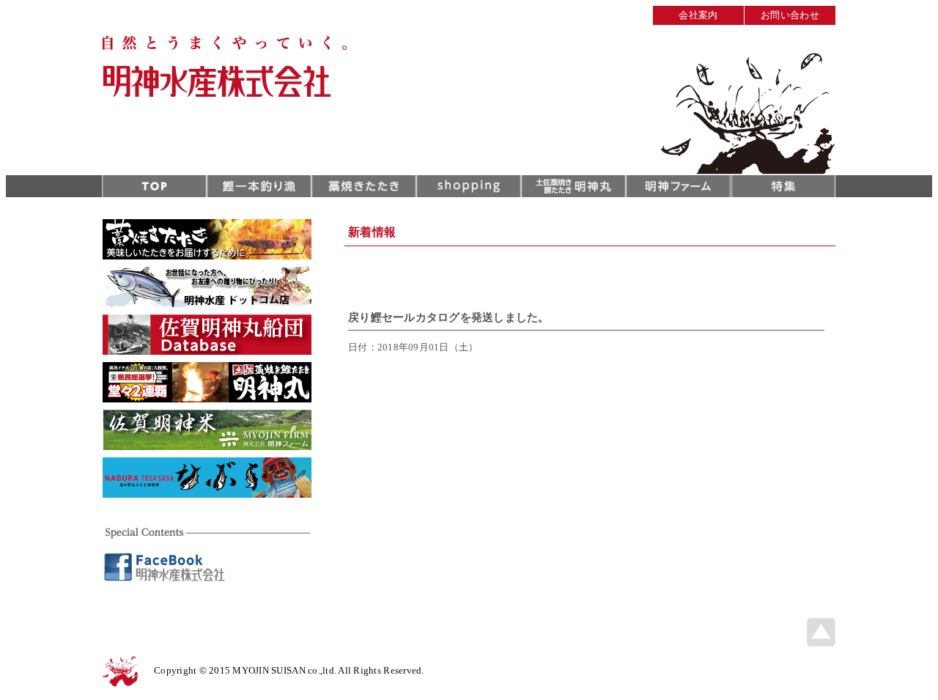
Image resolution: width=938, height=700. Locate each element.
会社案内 (698, 15)
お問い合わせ (790, 15)
